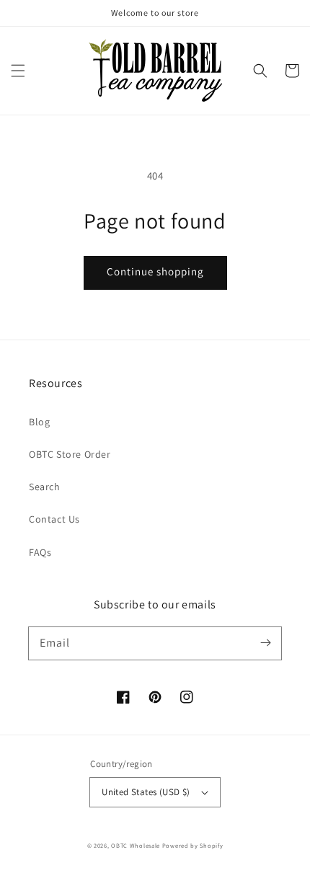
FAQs (40, 552)
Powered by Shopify (192, 845)
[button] (18, 71)
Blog (39, 421)
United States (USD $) (146, 792)
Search (45, 486)
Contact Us (54, 519)
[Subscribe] (265, 643)
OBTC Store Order (70, 454)
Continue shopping (155, 271)
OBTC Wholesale (135, 845)
